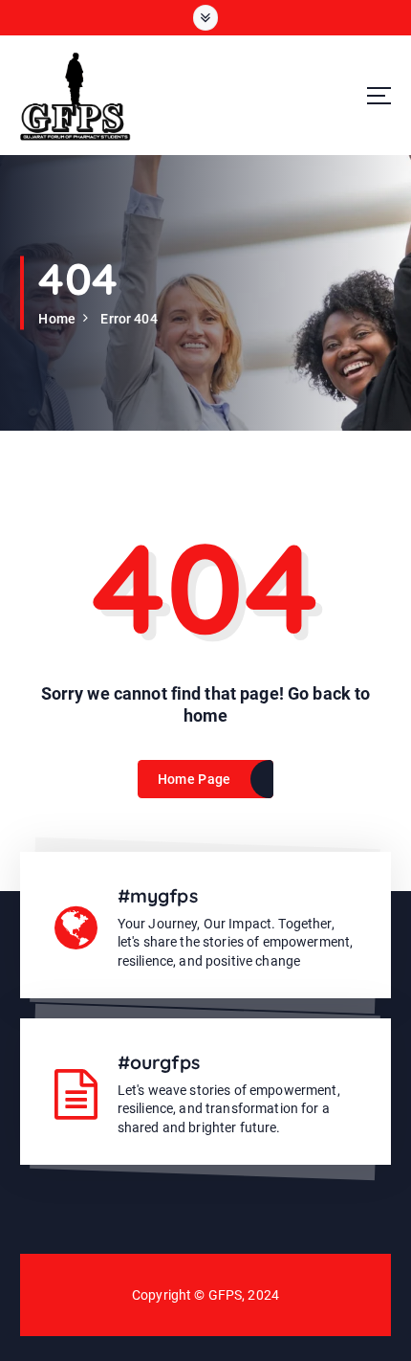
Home (57, 318)
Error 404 (128, 318)
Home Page (194, 779)
